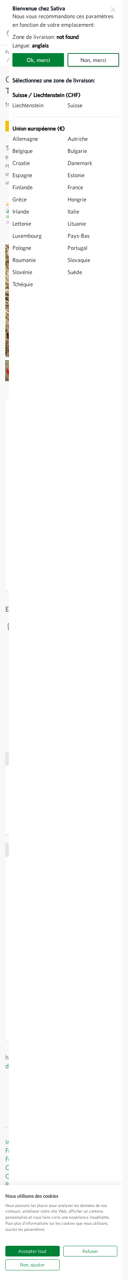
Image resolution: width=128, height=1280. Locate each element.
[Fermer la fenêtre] (113, 9)
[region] (66, 640)
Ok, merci (38, 60)
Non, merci (93, 60)
